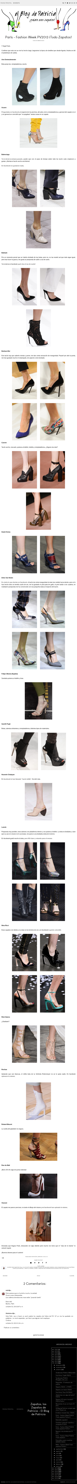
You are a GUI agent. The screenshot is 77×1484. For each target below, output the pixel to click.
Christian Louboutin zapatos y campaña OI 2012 (65, 1423)
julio (57, 1453)
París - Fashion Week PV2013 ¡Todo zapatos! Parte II (65, 1428)
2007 (56, 1475)
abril (57, 1460)
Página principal (6, 3)
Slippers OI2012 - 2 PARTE (63, 1387)
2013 (56, 1361)
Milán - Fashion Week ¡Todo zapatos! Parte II (64, 1445)
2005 (56, 1478)
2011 (56, 1468)
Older (71, 1275)
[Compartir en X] (39, 1263)
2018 (56, 1353)
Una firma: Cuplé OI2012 (63, 1375)
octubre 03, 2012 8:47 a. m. (14, 1306)
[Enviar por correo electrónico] (31, 1263)
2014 (56, 1360)
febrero (58, 1464)
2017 (56, 1354)
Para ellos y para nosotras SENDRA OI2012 (64, 1441)
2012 (56, 1363)
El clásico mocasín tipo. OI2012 (65, 1413)
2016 (56, 1356)
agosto (58, 1451)
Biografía (16, 3)
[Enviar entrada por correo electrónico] (38, 1257)
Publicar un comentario (11, 1328)
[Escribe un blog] (35, 1263)
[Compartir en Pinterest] (46, 1263)
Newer (5, 1275)
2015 (56, 1358)
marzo (58, 1462)
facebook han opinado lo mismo (55, 1207)
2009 (56, 1471)
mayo (58, 1458)
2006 (56, 1476)
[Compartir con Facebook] (42, 1263)
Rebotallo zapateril (61, 1420)
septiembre (59, 1449)
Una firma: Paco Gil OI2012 (64, 1392)
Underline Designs (70, 1482)
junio (57, 1455)
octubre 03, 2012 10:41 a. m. (15, 1323)
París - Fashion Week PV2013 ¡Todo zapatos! (65, 1436)
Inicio (38, 1275)
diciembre (59, 1365)
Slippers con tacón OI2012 (64, 1389)
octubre (58, 1369)
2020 (56, 1349)
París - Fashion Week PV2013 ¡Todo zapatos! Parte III (65, 1416)
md (7, 1290)
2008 (56, 1473)
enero (58, 1466)
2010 (56, 1470)
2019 (56, 1351)
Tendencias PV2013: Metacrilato (65, 1372)
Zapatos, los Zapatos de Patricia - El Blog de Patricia (38, 1409)
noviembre (59, 1367)
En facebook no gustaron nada (13, 166)
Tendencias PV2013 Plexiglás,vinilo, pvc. (62, 1379)
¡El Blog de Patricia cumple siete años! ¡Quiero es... (65, 1409)
